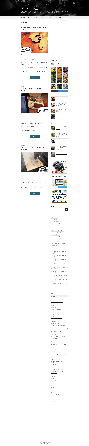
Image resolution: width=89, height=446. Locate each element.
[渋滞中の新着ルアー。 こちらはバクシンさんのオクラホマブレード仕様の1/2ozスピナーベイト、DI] (59, 69)
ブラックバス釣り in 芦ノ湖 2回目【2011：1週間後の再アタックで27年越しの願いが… (61, 134)
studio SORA (53, 392)
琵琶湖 (53, 241)
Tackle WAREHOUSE (54, 399)
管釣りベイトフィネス (56, 243)
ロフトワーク (41, 182)
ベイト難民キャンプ (56, 236)
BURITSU (52, 347)
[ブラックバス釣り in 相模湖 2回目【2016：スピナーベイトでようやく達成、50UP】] (53, 129)
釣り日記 (22, 17)
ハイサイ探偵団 (53, 349)
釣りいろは (53, 351)
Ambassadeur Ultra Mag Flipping (58, 221)
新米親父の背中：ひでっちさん (56, 323)
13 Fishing (52, 357)
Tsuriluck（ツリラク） (54, 334)
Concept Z (54, 223)
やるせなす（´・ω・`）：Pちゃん (56, 318)
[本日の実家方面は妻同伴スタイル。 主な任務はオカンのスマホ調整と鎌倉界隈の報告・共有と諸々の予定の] (59, 86)
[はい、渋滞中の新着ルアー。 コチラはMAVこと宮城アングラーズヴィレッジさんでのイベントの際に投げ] (65, 75)
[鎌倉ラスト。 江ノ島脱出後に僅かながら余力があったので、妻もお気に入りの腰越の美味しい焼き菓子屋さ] (65, 86)
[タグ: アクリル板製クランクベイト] (53, 112)
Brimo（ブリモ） (54, 364)
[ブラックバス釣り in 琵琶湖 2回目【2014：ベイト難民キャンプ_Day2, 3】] (53, 142)
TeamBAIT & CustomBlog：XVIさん (57, 302)
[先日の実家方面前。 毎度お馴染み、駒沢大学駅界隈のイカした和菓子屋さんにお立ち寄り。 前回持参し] (65, 69)
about (60, 17)
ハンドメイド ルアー (47, 17)
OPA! (52, 385)
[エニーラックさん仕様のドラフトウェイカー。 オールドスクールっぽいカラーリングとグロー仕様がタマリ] (65, 80)
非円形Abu (54, 245)
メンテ (65, 238)
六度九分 (52, 378)
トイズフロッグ (60, 230)
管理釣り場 (64, 241)
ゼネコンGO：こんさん (55, 316)
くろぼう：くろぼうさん (55, 314)
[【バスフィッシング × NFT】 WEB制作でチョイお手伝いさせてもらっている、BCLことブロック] (59, 80)
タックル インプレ (30, 17)
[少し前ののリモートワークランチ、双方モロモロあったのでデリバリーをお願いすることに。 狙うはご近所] (53, 69)
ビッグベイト (62, 232)
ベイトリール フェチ (30, 9)
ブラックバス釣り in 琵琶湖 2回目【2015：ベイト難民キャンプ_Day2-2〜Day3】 (62, 147)
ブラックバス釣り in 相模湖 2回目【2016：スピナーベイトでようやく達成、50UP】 (61, 128)
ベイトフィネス (55, 234)
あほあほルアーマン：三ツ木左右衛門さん (58, 325)
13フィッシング (55, 215)
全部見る (35, 77)
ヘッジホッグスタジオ (54, 401)
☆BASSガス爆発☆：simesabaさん (57, 321)
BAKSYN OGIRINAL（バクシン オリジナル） (58, 371)
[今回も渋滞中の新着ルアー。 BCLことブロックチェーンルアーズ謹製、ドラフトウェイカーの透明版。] (59, 75)
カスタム (54, 228)
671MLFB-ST (55, 217)
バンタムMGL (55, 232)
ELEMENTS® (53, 376)
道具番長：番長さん (54, 307)
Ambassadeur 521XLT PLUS (57, 219)
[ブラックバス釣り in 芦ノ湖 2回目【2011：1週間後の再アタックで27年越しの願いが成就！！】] (53, 136)
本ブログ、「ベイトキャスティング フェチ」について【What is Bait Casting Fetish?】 (61, 116)
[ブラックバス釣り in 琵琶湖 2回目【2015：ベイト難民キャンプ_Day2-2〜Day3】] (53, 149)
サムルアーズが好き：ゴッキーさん (57, 312)
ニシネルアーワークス (54, 374)
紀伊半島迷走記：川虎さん (55, 319)
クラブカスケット (54, 383)
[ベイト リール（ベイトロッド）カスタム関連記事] (53, 100)
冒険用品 (52, 387)
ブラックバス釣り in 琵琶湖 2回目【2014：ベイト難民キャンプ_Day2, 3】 (62, 141)
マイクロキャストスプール (57, 238)
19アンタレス (63, 215)
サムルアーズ (60, 228)
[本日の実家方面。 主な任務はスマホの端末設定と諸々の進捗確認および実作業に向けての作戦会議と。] (53, 75)
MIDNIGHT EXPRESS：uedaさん (56, 309)
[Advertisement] (59, 41)
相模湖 (58, 241)
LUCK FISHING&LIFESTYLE (55, 394)
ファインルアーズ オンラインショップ (57, 390)
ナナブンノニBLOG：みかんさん (56, 338)
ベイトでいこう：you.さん (55, 305)
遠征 (63, 243)
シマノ (53, 230)
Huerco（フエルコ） (54, 367)
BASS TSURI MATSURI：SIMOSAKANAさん (58, 336)
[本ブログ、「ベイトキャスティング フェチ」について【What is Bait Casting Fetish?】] (53, 117)
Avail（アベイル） (54, 359)
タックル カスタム (39, 17)
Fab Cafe (42, 62)
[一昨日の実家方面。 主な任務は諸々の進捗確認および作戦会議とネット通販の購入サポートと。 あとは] (53, 80)
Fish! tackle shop (54, 396)
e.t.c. (55, 17)
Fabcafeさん (38, 123)
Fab (59, 223)
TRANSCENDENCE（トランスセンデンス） (58, 369)
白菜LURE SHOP (54, 373)
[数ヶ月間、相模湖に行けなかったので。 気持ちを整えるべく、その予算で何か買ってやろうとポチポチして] (53, 86)
